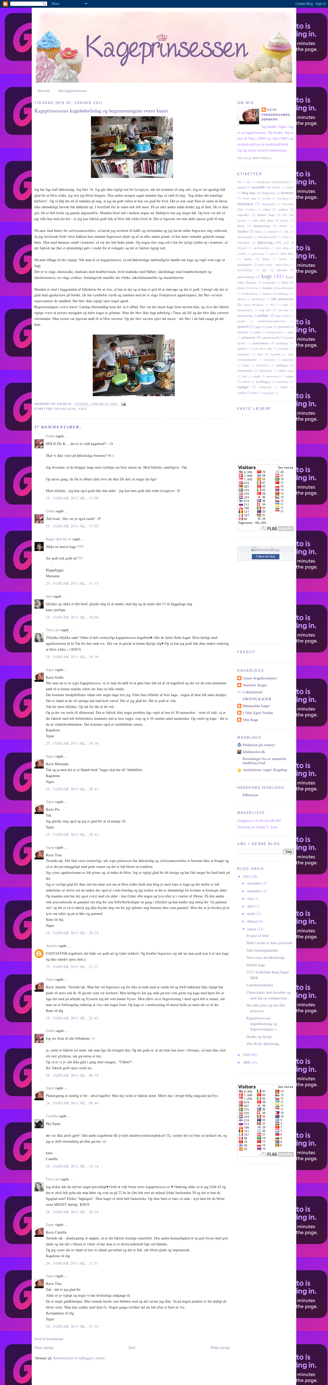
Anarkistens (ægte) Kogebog (265, 769)
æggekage (268, 393)
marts (252, 913)
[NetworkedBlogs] (265, 549)
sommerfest (245, 370)
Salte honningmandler (262, 950)
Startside (43, 90)
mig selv (265, 310)
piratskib (283, 326)
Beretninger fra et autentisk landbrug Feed (264, 760)
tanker (289, 376)
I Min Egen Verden (258, 712)
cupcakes (243, 214)
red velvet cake (262, 348)
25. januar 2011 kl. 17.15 (72, 583)
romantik (283, 348)
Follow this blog (265, 556)
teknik (246, 382)
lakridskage (258, 299)
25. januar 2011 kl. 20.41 (72, 788)
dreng (240, 225)
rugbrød (275, 354)
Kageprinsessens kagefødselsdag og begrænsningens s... (263, 1023)
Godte (50, 435)
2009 (247, 1062)
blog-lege (248, 192)
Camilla (51, 1115)
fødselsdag (65, 408)
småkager (282, 365)
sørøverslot (272, 376)
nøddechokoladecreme (271, 321)
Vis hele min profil (254, 158)
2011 (247, 876)
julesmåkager (246, 276)
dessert (284, 220)
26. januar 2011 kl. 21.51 (72, 1263)
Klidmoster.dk (254, 751)
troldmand (265, 387)
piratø (257, 332)
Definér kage (256, 964)
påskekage (282, 343)
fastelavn (273, 231)
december (254, 883)
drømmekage (261, 225)
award (241, 187)
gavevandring (261, 248)
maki (285, 305)
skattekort (288, 360)
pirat (269, 326)
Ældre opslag (220, 1347)
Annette (51, 945)
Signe (50, 669)
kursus (267, 293)
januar (252, 928)
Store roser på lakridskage (266, 957)
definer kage (266, 214)
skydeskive (262, 365)
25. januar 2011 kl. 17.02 (72, 526)
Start (131, 1347)
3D (239, 182)
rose (260, 354)
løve (272, 305)
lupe (49, 596)
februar (253, 921)
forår (286, 237)
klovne (254, 288)
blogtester (268, 193)
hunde (283, 259)
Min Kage (250, 719)
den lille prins (263, 220)
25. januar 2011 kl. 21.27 (72, 966)
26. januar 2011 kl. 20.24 (72, 1211)
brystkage (283, 198)
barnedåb (258, 187)
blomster (287, 192)
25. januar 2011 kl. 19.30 (72, 656)
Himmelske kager (256, 705)
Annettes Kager (255, 685)
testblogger (263, 381)
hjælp (265, 259)
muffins (263, 315)
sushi (256, 376)
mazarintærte (245, 310)
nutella (241, 321)
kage (83, 408)
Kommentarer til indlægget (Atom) (79, 1357)
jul (264, 270)
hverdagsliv (244, 264)
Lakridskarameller (260, 984)
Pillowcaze (250, 795)
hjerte (248, 259)
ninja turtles (282, 316)
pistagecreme (274, 332)
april (251, 906)
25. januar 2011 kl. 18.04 (72, 617)
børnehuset (245, 203)
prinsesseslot (271, 337)
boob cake (249, 198)
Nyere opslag (43, 1347)
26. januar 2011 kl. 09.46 (72, 1103)
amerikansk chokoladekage (273, 182)
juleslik (282, 270)
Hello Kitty (287, 253)
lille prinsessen (282, 298)
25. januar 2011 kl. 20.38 (72, 743)
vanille (242, 392)
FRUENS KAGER (257, 698)
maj (250, 898)
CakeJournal (252, 692)
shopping (269, 360)
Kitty (285, 282)
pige (258, 326)
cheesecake (268, 204)
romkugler (243, 354)
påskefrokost (260, 343)
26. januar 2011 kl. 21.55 (72, 1326)
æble (254, 393)
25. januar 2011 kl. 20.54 (72, 932)
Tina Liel (52, 629)
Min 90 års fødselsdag (263, 1043)
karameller (269, 282)
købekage (283, 294)
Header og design (259, 1036)
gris (272, 253)
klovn (240, 288)
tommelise (283, 382)
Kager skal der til (58, 538)
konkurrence (249, 294)
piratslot (242, 332)
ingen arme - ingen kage (273, 265)
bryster (267, 198)
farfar (258, 231)
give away (282, 248)
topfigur (243, 386)
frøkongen (243, 242)
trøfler (284, 387)
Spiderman (265, 371)
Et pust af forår (258, 935)
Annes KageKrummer (260, 678)
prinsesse (248, 337)
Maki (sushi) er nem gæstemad (269, 942)
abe (249, 182)
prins (291, 332)
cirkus (267, 209)
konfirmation (286, 288)
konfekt (268, 288)
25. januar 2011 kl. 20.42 (72, 834)
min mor (283, 310)
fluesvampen (244, 237)
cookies (283, 209)
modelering (244, 315)
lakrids (241, 299)
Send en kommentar (48, 1338)
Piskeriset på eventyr (259, 744)
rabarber (242, 348)
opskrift (243, 326)
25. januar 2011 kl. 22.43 (72, 1018)
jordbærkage (244, 270)
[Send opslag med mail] (123, 404)
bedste (276, 187)
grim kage (258, 253)
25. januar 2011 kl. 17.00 (72, 498)
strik (244, 376)
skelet (245, 365)
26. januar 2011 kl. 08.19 (72, 1075)
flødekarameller (267, 237)
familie (242, 231)
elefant (283, 226)
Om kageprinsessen (72, 90)
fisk (287, 231)
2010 (247, 1054)
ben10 (290, 187)
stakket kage (286, 371)
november (254, 890)
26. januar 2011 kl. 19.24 (72, 1166)
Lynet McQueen (254, 305)
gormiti (241, 253)
